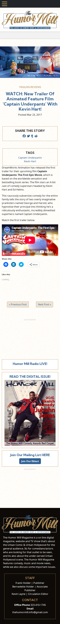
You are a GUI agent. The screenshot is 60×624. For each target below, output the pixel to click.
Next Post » (44, 304)
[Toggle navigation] (4, 4)
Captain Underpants (30, 157)
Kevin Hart (30, 161)
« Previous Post (18, 304)
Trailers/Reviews (30, 87)
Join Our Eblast (30, 461)
